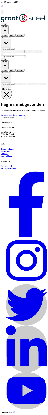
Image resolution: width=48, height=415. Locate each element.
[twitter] (26, 324)
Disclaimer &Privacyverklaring (8, 167)
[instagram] (26, 283)
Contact (4, 154)
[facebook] (26, 236)
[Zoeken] (25, 56)
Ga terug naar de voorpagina (13, 115)
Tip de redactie (7, 149)
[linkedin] (26, 371)
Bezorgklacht (6, 156)
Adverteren (5, 151)
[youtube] (26, 408)
